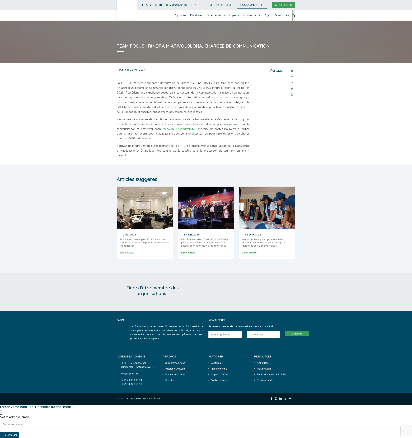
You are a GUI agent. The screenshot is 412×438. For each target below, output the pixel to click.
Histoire (169, 380)
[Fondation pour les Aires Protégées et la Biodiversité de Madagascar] (127, 10)
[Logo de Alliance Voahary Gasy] (261, 291)
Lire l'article (127, 252)
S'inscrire (296, 333)
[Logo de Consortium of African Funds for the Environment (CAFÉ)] (210, 291)
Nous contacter (252, 5)
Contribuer (216, 363)
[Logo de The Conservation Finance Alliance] (227, 291)
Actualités (263, 363)
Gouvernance (252, 15)
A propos (180, 15)
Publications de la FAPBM (271, 374)
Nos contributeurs (175, 374)
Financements (215, 15)
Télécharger (10, 435)
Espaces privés (265, 380)
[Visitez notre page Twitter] (156, 5)
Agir (267, 15)
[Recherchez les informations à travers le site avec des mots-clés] (293, 15)
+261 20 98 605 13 (131, 380)
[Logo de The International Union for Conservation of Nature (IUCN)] (244, 291)
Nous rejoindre (219, 368)
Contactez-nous (220, 380)
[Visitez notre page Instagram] (147, 5)
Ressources (281, 15)
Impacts (234, 15)
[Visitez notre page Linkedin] (151, 5)
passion (234, 124)
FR (193, 5)
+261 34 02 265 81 (131, 384)
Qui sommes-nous (175, 363)
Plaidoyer (196, 15)
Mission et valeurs (175, 368)
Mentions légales (151, 398)
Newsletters (264, 368)
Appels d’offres (219, 374)
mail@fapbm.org (130, 373)
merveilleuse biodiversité (179, 129)
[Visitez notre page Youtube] (160, 5)
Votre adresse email (14, 417)
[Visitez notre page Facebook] (142, 5)
